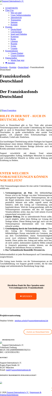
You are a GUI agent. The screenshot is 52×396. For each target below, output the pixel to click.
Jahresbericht (16, 17)
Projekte (8, 27)
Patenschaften (11, 58)
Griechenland (16, 32)
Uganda (14, 48)
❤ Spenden (10, 63)
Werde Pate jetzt (17, 60)
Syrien (13, 46)
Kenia (13, 39)
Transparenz (16, 20)
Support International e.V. (17, 392)
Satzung (14, 22)
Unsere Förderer (17, 55)
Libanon (14, 41)
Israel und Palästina (19, 34)
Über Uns (9, 10)
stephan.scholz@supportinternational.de (31, 320)
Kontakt (14, 25)
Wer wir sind (16, 13)
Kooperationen (11, 51)
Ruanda (14, 44)
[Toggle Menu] (1, 4)
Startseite (4, 67)
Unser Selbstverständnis (21, 15)
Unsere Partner (17, 53)
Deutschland (16, 29)
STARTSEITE (11, 8)
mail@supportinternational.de (18, 370)
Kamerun (15, 36)
